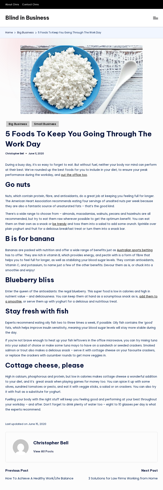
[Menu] (155, 18)
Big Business (18, 124)
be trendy (59, 224)
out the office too (74, 175)
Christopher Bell (51, 442)
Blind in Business (27, 17)
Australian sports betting (135, 250)
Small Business (45, 124)
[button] (43, 451)
